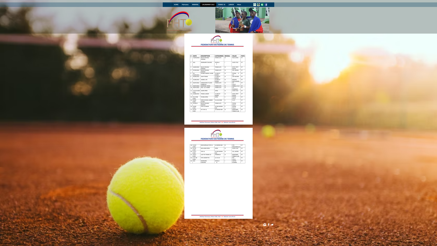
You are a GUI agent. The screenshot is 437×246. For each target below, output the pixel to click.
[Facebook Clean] (268, 224)
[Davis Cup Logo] (262, 4)
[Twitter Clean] (272, 224)
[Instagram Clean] (264, 224)
